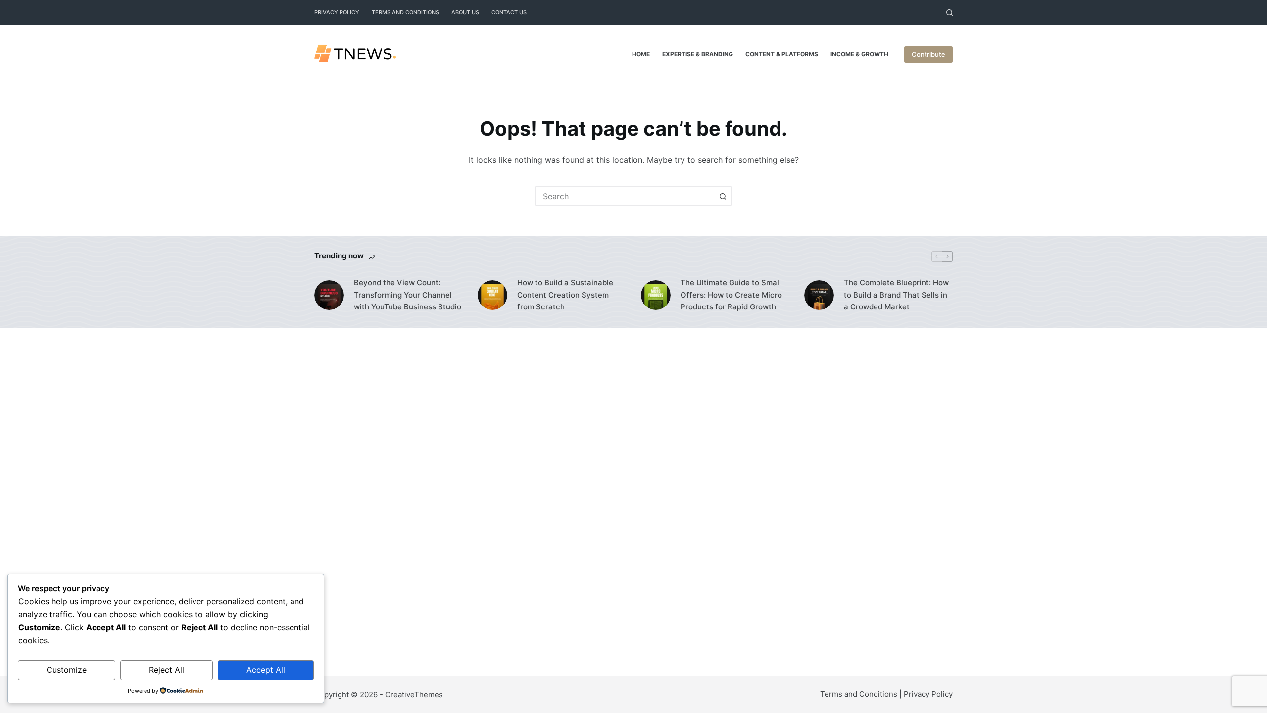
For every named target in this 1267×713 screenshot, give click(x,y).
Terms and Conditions (405, 12)
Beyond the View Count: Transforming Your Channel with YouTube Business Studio (407, 295)
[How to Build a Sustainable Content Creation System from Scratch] (492, 295)
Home (641, 54)
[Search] (949, 12)
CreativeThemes (414, 694)
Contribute (928, 54)
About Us (465, 12)
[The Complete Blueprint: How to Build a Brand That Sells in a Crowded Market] (819, 295)
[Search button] (722, 196)
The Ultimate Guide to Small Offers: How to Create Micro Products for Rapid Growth (731, 295)
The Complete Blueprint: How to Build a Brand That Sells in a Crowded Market (896, 295)
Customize (67, 670)
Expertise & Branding (697, 54)
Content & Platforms (781, 54)
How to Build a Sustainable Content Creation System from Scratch (565, 295)
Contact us (509, 12)
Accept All (265, 670)
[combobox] (625, 196)
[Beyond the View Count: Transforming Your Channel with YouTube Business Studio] (329, 295)
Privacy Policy (336, 12)
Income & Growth (859, 54)
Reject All (166, 670)
